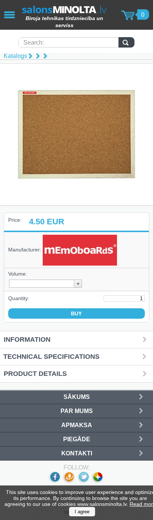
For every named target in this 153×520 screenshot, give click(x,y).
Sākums (77, 397)
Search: (33, 42)
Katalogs (15, 56)
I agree (82, 511)
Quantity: (18, 298)
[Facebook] (54, 481)
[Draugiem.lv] (68, 481)
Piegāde (76, 439)
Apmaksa (76, 425)
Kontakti (76, 453)
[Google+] (98, 481)
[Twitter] (83, 481)
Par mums (77, 411)
